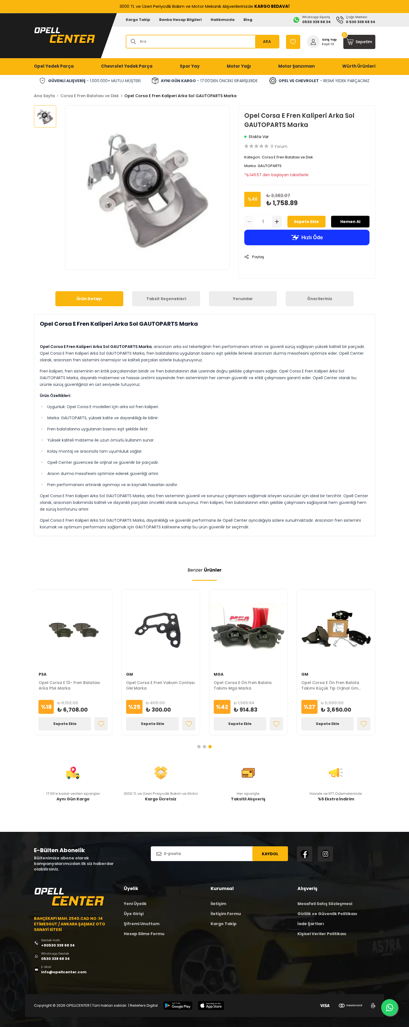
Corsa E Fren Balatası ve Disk (89, 96)
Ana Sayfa (44, 96)
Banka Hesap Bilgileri (180, 19)
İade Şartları (310, 923)
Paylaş (258, 256)
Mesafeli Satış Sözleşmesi (324, 903)
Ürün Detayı (89, 299)
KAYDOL (270, 854)
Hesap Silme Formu (144, 934)
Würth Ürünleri (358, 66)
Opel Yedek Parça (54, 66)
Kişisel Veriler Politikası (321, 934)
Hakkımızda (223, 19)
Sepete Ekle (306, 221)
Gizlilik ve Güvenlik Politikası (327, 913)
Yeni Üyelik (135, 903)
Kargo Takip (138, 19)
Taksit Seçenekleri (166, 299)
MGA (218, 674)
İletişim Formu (226, 913)
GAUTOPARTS (270, 165)
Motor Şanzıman (296, 66)
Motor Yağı (239, 66)
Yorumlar (243, 299)
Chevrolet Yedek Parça (126, 66)
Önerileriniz (319, 299)
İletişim (218, 903)
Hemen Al (350, 221)
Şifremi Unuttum (141, 923)
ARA (267, 41)
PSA (42, 674)
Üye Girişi (134, 913)
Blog (247, 19)
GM (129, 674)
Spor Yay (189, 66)
